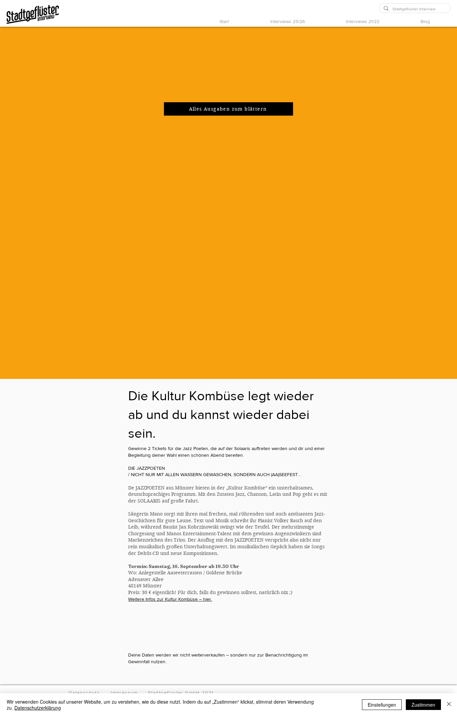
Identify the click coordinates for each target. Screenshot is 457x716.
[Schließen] (449, 705)
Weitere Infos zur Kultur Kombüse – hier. (170, 599)
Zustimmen (423, 704)
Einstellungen (382, 704)
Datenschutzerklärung (37, 707)
